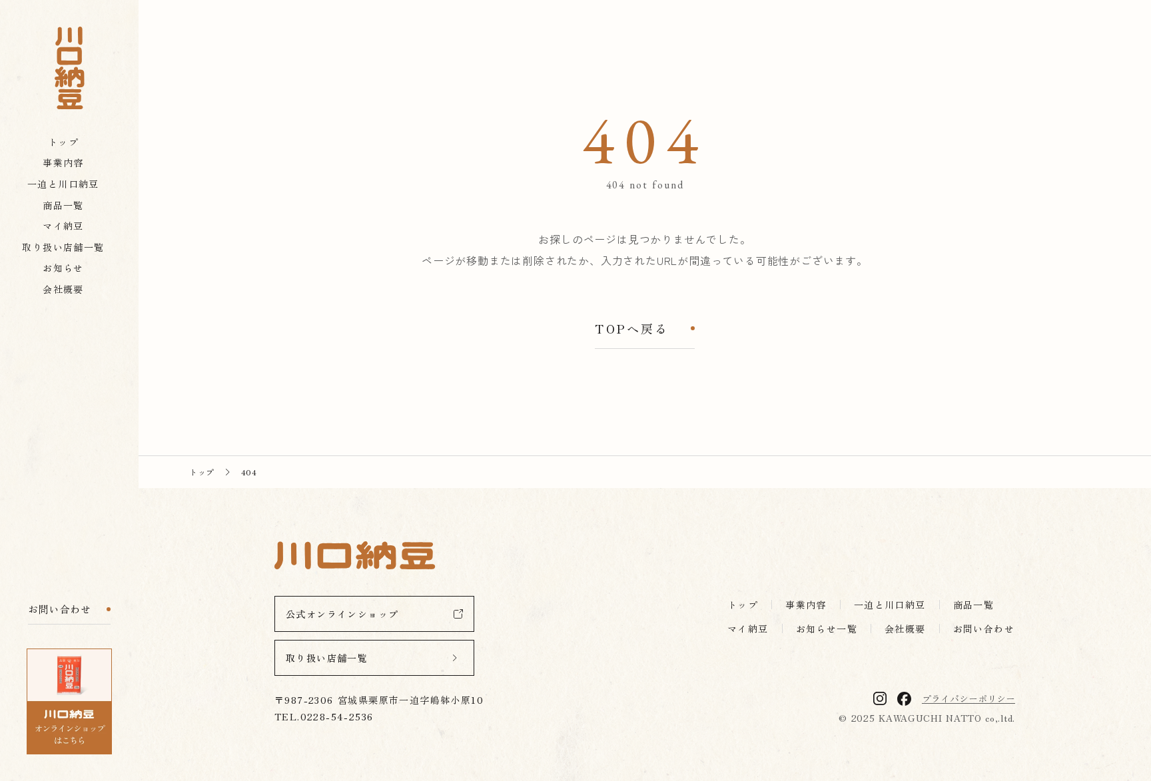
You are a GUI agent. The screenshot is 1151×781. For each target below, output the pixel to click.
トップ (201, 471)
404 (249, 471)
